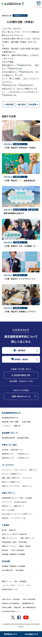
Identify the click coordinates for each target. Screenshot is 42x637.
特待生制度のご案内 (9, 542)
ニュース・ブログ (8, 585)
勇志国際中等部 (23, 438)
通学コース (33, 470)
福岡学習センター (8, 454)
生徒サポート (7, 506)
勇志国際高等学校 (8, 438)
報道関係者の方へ (28, 603)
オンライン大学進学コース (11, 474)
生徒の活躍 (26, 422)
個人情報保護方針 (29, 607)
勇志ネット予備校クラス (11, 482)
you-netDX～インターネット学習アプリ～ (17, 514)
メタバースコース (20, 470)
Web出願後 (20, 570)
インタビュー (7, 426)
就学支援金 (23, 542)
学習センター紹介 (9, 444)
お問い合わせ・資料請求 (11, 599)
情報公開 (17, 607)
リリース (20, 585)
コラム (28, 585)
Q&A (15, 581)
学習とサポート (8, 492)
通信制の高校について (10, 589)
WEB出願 (6, 561)
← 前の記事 (8, 104)
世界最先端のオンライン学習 (12, 498)
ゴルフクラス (27, 478)
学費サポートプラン (9, 546)
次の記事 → (34, 104)
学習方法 (5, 518)
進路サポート (19, 506)
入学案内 (5, 525)
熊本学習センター (17, 450)
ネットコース (7, 470)
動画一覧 (17, 426)
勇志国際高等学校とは (11, 412)
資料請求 (5, 550)
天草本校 (5, 450)
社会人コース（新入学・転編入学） (15, 534)
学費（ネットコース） (10, 538)
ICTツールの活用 (8, 510)
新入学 (4, 530)
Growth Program (20, 502)
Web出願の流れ (7, 570)
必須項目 (28, 498)
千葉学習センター (20, 15)
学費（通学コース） (27, 538)
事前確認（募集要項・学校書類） (14, 554)
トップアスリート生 (18, 518)
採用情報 (23, 581)
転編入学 (12, 530)
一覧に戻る (21, 104)
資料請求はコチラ (10, 634)
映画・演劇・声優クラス (11, 478)
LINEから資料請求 (17, 550)
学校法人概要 (7, 607)
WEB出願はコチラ (31, 634)
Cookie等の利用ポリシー (11, 611)
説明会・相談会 (24, 546)
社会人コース (27, 486)
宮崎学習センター (8, 458)
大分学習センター (23, 458)
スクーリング (7, 502)
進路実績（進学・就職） (11, 422)
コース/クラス (8, 464)
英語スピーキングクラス (11, 486)
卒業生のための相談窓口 (11, 603)
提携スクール (7, 581)
